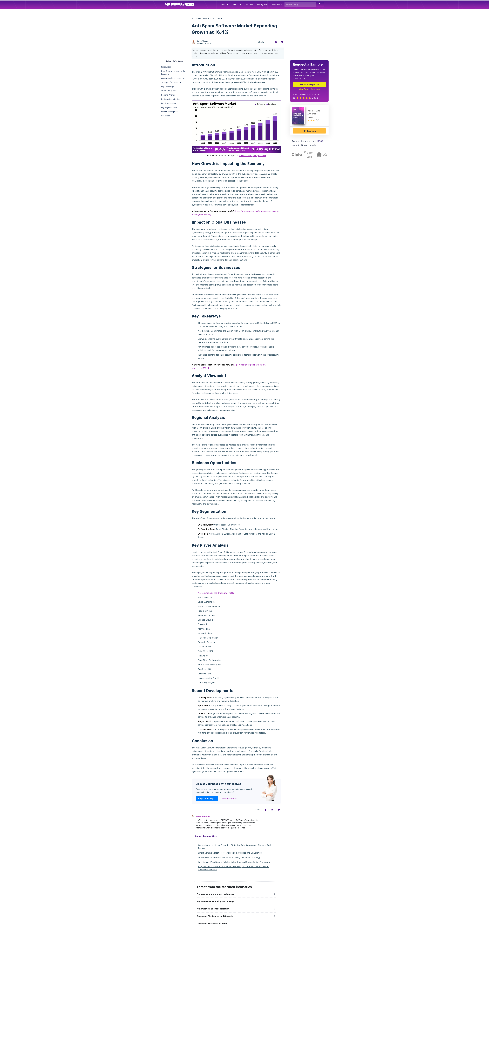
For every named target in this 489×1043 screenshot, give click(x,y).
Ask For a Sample (307, 84)
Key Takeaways (167, 86)
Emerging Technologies (213, 18)
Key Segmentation (168, 103)
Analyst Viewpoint (168, 90)
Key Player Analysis (169, 107)
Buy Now (309, 130)
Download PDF (229, 798)
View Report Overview (309, 89)
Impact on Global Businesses (173, 78)
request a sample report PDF (252, 155)
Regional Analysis (168, 95)
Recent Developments (170, 111)
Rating (310, 117)
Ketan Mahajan (203, 41)
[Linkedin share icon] (276, 42)
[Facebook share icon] (269, 42)
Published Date (314, 111)
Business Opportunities (170, 99)
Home (198, 18)
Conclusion (165, 116)
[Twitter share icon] (282, 42)
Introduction (166, 67)
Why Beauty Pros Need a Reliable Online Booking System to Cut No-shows (234, 862)
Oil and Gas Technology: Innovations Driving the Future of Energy (229, 857)
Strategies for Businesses (171, 82)
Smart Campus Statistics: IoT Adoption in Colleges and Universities (230, 853)
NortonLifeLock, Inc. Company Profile (216, 593)
